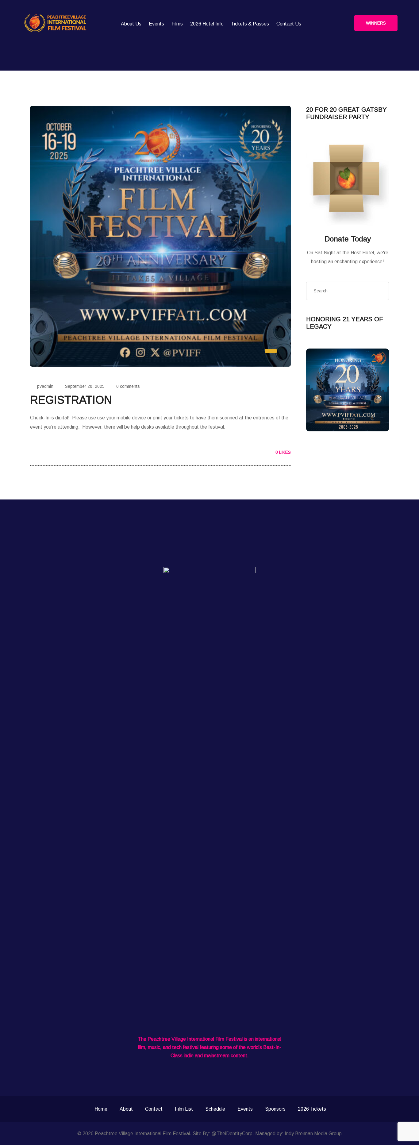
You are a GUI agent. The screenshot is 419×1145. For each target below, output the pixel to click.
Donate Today (348, 239)
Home (100, 1109)
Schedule (215, 1109)
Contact (154, 1109)
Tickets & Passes (250, 23)
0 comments (128, 386)
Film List (184, 1109)
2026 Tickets (312, 1109)
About (126, 1109)
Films (177, 23)
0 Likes (282, 452)
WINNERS (376, 23)
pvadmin (45, 386)
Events (156, 23)
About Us (131, 23)
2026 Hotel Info (207, 23)
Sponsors (275, 1109)
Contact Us (288, 23)
